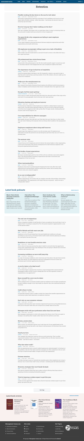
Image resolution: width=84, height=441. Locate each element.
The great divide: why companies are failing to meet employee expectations (38, 38)
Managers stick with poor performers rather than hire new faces (39, 310)
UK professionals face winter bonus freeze (31, 59)
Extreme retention (24, 356)
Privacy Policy (10, 431)
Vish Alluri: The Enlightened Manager (32, 195)
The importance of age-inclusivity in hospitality (34, 70)
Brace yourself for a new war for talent (30, 278)
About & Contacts (11, 428)
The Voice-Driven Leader (44, 400)
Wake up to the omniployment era (29, 81)
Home (19, 1)
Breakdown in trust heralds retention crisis (32, 242)
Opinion (28, 1)
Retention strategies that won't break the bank (33, 367)
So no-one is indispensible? (27, 175)
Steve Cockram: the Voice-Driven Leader (49, 195)
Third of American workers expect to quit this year (34, 377)
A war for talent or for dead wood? (29, 266)
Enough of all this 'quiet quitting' (28, 92)
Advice (64, 1)
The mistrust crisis (24, 139)
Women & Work (58, 433)
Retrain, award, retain (25, 321)
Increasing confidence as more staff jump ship (33, 254)
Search (39, 433)
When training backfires (26, 163)
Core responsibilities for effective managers (32, 116)
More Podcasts (75, 190)
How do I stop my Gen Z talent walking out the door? (35, 27)
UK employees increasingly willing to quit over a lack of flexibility (40, 49)
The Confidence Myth (70, 400)
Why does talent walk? (25, 345)
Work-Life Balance (59, 431)
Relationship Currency (18, 400)
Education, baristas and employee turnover (32, 102)
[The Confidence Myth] (59, 409)
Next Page (42, 390)
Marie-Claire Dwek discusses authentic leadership (12, 196)
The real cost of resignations (27, 219)
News (23, 1)
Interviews (58, 1)
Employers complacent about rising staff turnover (34, 127)
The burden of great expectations (29, 151)
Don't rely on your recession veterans (30, 300)
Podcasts (43, 1)
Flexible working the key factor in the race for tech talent (37, 15)
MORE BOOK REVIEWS (74, 395)
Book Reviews (35, 1)
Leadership (57, 428)
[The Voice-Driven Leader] (35, 408)
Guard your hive (23, 333)
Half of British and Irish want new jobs (30, 230)
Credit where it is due (25, 290)
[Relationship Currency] (10, 407)
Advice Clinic (41, 431)
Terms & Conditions (11, 433)
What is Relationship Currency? (68, 195)
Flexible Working (59, 426)
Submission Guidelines (12, 426)
